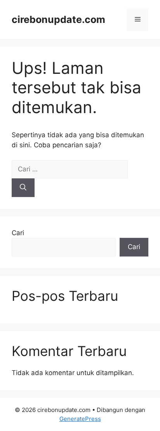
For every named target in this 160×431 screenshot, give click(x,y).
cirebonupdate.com (58, 19)
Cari (18, 233)
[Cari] (23, 187)
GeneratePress (80, 418)
